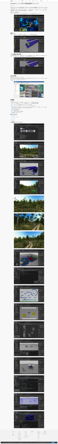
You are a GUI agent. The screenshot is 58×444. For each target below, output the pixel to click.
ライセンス (19, 433)
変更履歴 (13, 120)
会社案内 (41, 0)
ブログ (19, 0)
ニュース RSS (38, 433)
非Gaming (33, 0)
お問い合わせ (53, 442)
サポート (37, 0)
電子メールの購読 (38, 432)
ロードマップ (13, 119)
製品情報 (22, 0)
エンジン (26, 0)
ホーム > (13, 432)
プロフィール (19, 432)
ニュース (15, 0)
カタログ (26, 433)
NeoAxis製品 (13, 115)
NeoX (29, 0)
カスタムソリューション (45, 433)
